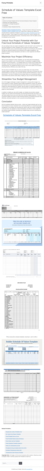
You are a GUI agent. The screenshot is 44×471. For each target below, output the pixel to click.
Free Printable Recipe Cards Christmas (15, 438)
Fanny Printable (7, 3)
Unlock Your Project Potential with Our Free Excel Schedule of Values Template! (20, 20)
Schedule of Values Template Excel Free (11, 26)
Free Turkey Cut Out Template (13, 441)
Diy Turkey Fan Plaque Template (13, 434)
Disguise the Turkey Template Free (14, 431)
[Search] (20, 463)
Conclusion (5, 25)
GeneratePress (29, 469)
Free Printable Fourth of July (12, 436)
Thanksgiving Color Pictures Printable (14, 452)
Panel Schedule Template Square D (14, 443)
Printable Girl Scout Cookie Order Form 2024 (16, 448)
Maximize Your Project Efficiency (10, 22)
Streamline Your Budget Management (11, 23)
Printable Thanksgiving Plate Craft (13, 450)
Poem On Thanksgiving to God (13, 445)
